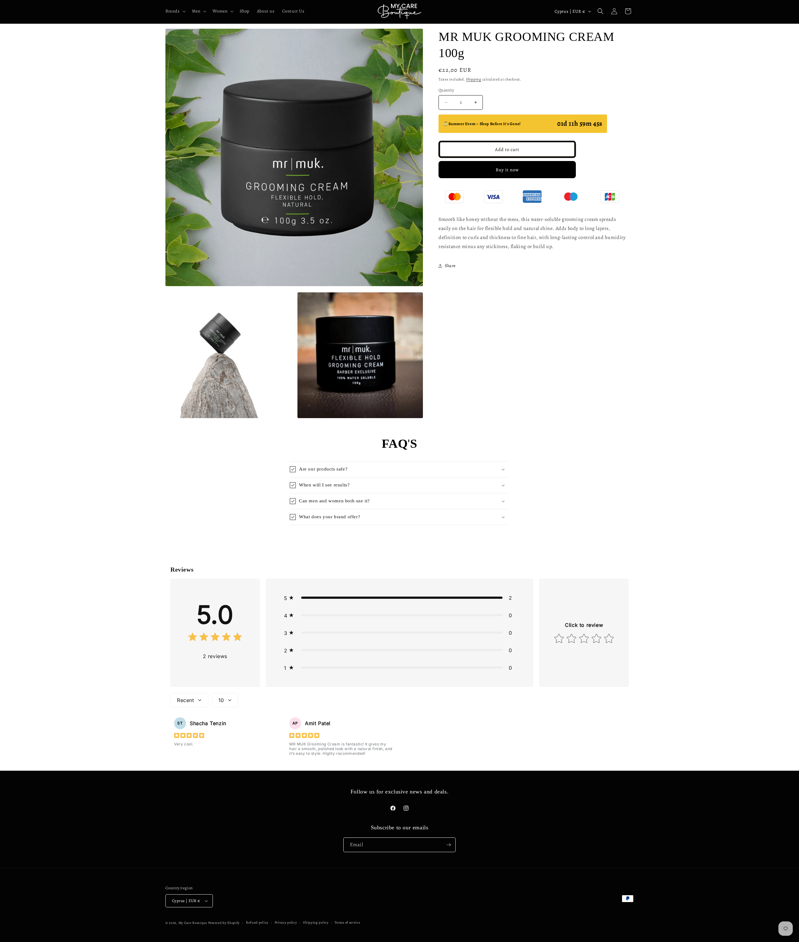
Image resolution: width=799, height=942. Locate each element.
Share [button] (450, 266)
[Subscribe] (448, 844)
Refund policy (257, 922)
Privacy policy (286, 922)
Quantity (446, 90)
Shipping (473, 79)
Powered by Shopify (224, 922)
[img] (215, 638)
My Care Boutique (193, 922)
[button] (175, 11)
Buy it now (507, 170)
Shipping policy (316, 922)
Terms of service (347, 922)
